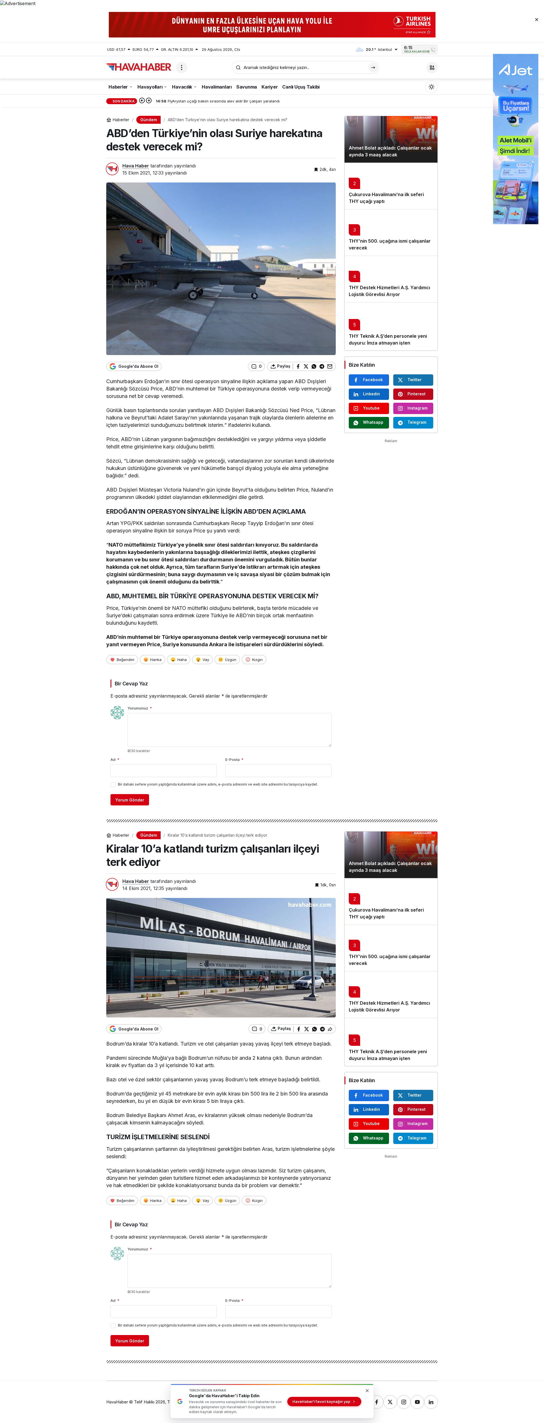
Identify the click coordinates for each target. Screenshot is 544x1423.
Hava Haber (135, 166)
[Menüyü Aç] (181, 67)
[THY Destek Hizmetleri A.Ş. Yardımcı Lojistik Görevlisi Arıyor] (391, 279)
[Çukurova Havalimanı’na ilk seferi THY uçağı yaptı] (391, 186)
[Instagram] (404, 1402)
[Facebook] (376, 1402)
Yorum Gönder (129, 799)
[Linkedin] (431, 1402)
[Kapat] (536, 19)
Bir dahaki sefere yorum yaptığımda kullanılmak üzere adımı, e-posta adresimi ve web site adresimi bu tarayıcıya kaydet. (218, 784)
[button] (432, 67)
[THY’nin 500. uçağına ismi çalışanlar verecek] (391, 232)
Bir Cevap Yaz (131, 684)
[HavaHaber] (138, 67)
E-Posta (234, 759)
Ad (114, 759)
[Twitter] (390, 1402)
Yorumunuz (140, 708)
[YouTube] (417, 1402)
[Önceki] (142, 101)
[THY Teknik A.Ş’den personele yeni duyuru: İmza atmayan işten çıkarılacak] (391, 326)
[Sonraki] (148, 101)
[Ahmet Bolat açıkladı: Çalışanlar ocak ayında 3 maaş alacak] (391, 139)
